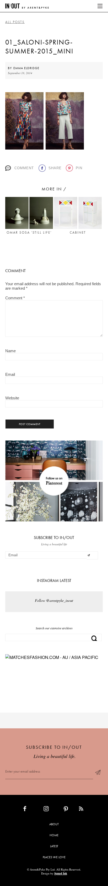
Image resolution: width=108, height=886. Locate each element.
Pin (79, 168)
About (54, 824)
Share (55, 168)
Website (12, 398)
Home (54, 835)
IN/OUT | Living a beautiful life (27, 6)
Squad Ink (60, 873)
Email (10, 374)
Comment (24, 168)
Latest (54, 846)
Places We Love (54, 857)
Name (10, 351)
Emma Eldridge (26, 68)
